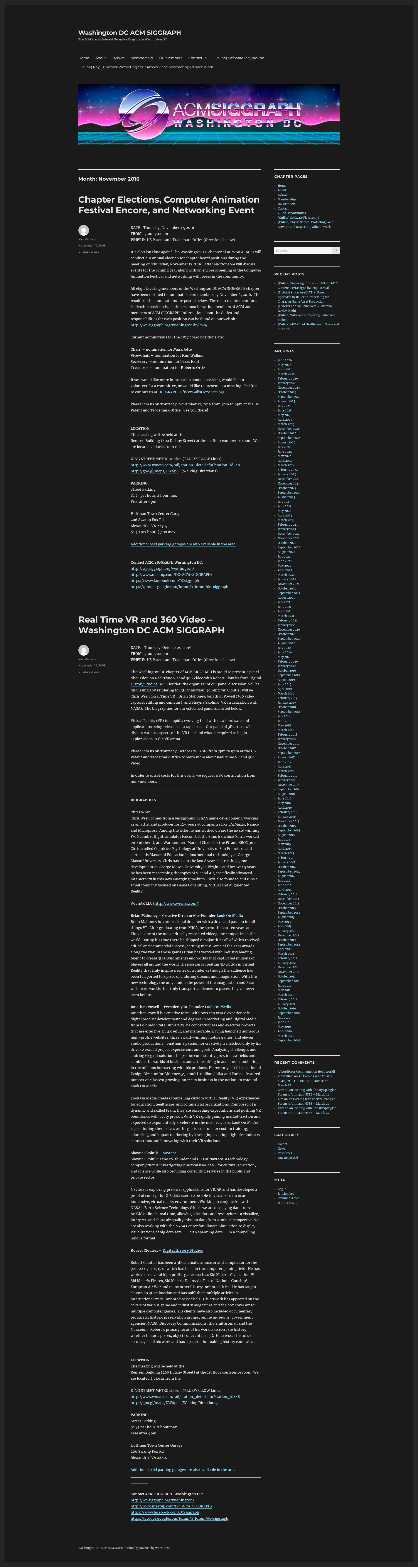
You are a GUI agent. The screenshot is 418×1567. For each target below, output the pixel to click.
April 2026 (285, 369)
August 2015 (286, 835)
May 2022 (284, 566)
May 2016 (284, 803)
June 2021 (284, 607)
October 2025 (287, 392)
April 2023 (285, 515)
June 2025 (285, 410)
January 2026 (287, 383)
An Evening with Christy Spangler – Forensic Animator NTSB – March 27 (305, 1080)
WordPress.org (288, 1203)
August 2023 (286, 497)
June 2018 (284, 721)
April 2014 (285, 890)
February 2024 (288, 470)
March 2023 (286, 520)
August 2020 (286, 643)
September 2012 (289, 944)
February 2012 (287, 958)
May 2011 (284, 990)
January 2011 (286, 1004)
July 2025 (284, 406)
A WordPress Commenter (295, 1072)
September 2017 (289, 753)
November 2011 (288, 972)
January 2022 (287, 579)
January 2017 (287, 780)
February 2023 (288, 524)
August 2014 (286, 876)
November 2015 (288, 821)
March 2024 (286, 465)
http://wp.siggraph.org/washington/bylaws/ (169, 325)
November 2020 (289, 629)
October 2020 (287, 634)
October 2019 (287, 671)
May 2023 (284, 511)
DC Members (170, 58)
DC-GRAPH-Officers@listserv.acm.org (191, 392)
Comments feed (289, 1198)
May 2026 (285, 365)
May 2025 (284, 415)
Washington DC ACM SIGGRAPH (129, 32)
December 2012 (288, 935)
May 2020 (284, 657)
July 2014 (284, 881)
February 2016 (288, 812)
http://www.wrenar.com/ (176, 903)
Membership (142, 58)
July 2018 (284, 716)
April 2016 (285, 807)
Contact (195, 58)
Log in (282, 1189)
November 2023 (289, 483)
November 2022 (289, 538)
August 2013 (286, 917)
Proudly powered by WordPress (148, 1548)
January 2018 (287, 739)
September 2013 (289, 912)
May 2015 (284, 844)
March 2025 (286, 424)
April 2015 (285, 849)
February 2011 (287, 999)
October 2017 (287, 748)
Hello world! (326, 1072)
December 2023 (288, 479)
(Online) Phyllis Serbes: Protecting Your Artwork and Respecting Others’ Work (145, 67)
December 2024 (289, 429)
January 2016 (287, 817)
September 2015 (289, 830)
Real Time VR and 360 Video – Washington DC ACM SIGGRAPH (151, 624)
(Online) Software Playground (239, 58)
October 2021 (287, 588)
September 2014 (289, 871)
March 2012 (286, 954)
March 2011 (286, 995)
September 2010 (289, 1013)
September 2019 (289, 675)
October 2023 (287, 488)
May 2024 (284, 456)
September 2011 (289, 981)
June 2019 (285, 684)
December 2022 (289, 534)
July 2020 (284, 648)
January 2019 (287, 702)
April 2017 (285, 766)
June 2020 (285, 652)
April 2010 (285, 1031)
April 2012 (285, 949)
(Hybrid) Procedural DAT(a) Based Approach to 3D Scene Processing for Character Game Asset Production (303, 297)
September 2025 (289, 397)
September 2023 (289, 493)
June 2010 (284, 1022)
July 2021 (284, 602)
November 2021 (288, 584)
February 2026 (288, 378)
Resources (285, 1153)
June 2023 (285, 506)
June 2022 (285, 561)
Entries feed (286, 1194)
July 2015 (284, 839)
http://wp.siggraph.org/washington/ (162, 568)
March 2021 (286, 616)
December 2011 (288, 967)
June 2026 (285, 360)
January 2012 (287, 963)
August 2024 (286, 442)
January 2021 (287, 625)
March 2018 (286, 730)
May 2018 (284, 725)
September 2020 (289, 639)
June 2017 (284, 762)
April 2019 (285, 689)
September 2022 (289, 547)
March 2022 (286, 575)
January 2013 (286, 931)
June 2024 (285, 451)
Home (83, 58)
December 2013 (288, 899)
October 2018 (287, 707)
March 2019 (286, 693)
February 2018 (287, 734)
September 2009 (289, 1040)
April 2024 (285, 461)
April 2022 (285, 570)
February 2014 (287, 894)
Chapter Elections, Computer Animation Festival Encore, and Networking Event (169, 204)
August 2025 (286, 401)
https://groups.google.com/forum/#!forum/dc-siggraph (179, 587)
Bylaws (118, 58)
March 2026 (286, 374)
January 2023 (287, 529)
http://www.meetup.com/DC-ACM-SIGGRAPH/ (171, 574)
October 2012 (287, 940)
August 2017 (286, 757)
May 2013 (284, 922)
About (100, 58)
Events (282, 1144)
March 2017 (286, 771)
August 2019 (286, 680)
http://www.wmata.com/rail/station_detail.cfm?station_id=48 (185, 465)
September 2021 (289, 593)
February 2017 (287, 776)
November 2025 (289, 388)
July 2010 (284, 1017)
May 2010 (284, 1027)
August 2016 (286, 794)
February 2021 (287, 620)
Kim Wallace (87, 239)
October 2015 (287, 826)
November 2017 (288, 744)
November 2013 (288, 903)
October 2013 (287, 908)
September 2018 (289, 712)
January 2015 (287, 862)
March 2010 (286, 1036)
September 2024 (289, 438)
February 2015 (287, 858)
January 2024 (287, 474)
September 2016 (289, 789)
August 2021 (286, 597)
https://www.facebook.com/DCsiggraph (165, 580)
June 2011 (284, 985)
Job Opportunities (293, 213)
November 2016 (289, 785)
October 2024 (287, 433)
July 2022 (284, 556)
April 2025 (285, 419)
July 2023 (284, 502)
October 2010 (287, 1008)
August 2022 (286, 552)
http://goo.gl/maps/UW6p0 (155, 471)
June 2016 (285, 798)
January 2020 (287, 666)
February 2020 (288, 661)
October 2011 (286, 976)
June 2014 (284, 885)
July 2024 (284, 447)
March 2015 (286, 853)
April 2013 (285, 926)
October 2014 (287, 867)
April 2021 (285, 611)
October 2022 (287, 543)
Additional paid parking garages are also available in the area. (183, 544)
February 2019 (288, 698)
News (281, 1149)
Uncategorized (88, 251)
